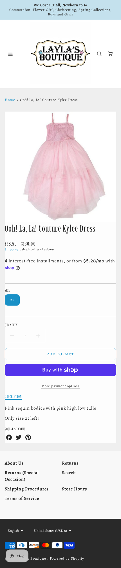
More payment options (60, 386)
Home (10, 99)
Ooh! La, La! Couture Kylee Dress (49, 99)
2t (12, 299)
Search (69, 473)
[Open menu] (10, 53)
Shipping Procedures (26, 489)
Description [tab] (13, 396)
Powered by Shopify (67, 558)
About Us (14, 463)
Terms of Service (22, 498)
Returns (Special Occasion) (22, 476)
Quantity (11, 325)
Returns (70, 463)
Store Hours (74, 489)
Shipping (12, 249)
